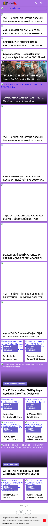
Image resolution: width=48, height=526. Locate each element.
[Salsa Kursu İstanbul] (24, 8)
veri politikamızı (11, 523)
